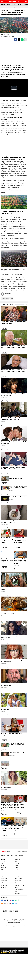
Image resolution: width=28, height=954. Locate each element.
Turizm (16, 867)
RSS (16, 891)
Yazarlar (16, 869)
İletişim (12, 855)
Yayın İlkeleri (21, 855)
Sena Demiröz (8, 293)
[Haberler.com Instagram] (10, 900)
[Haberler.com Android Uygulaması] (10, 911)
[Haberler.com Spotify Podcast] (18, 900)
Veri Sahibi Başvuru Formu (20, 885)
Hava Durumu (4, 878)
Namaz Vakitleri (4, 880)
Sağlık (16, 861)
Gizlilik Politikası (18, 880)
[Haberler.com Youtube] (8, 904)
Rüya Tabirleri (4, 885)
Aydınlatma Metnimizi (5, 952)
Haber (9, 922)
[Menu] (2, 1)
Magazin (2, 865)
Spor (2, 863)
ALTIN (13, 4)
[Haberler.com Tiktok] (10, 904)
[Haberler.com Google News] (2, 900)
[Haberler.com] (5, 851)
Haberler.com (4, 876)
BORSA (19, 4)
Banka (12, 298)
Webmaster (17, 887)
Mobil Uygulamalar (19, 889)
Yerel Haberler (18, 871)
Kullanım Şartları (18, 878)
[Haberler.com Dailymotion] (16, 904)
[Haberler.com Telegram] (13, 904)
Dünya (2, 872)
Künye (16, 855)
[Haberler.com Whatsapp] (16, 900)
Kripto (2, 869)
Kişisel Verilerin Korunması (20, 883)
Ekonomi (3, 861)
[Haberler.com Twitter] (8, 900)
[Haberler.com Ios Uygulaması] (4, 911)
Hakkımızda (3, 855)
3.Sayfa (2, 871)
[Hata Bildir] (13, 925)
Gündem (9, 6)
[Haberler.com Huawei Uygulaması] (16, 911)
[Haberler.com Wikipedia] (5, 904)
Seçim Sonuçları (4, 882)
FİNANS (3, 4)
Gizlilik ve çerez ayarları (6, 925)
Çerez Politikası (18, 882)
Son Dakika (3, 867)
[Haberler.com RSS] (2, 904)
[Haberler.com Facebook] (5, 900)
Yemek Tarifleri (4, 887)
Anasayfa (3, 6)
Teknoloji (17, 863)
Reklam (8, 855)
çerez (23, 949)
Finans (16, 865)
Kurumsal (17, 876)
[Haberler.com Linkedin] (13, 900)
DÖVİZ (8, 4)
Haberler (3, 859)
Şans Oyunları (4, 883)
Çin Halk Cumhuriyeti (5, 298)
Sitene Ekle (17, 893)
